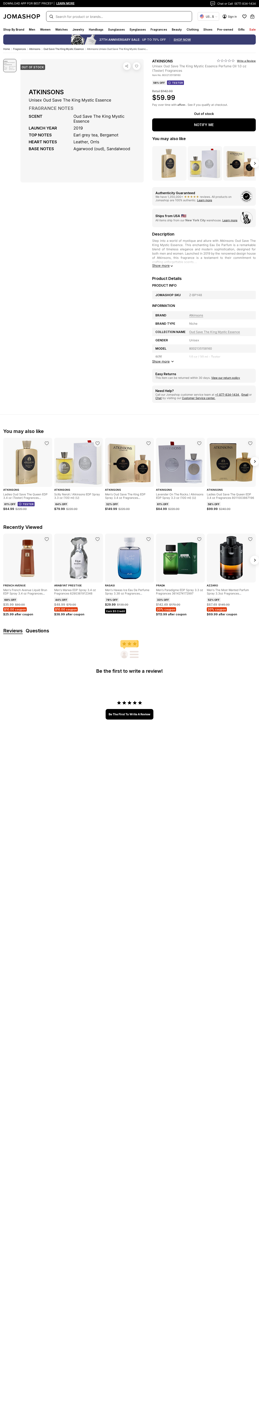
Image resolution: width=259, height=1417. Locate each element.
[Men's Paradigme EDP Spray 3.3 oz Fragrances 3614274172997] (199, 539)
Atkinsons (34, 48)
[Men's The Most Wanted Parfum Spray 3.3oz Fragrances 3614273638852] (250, 539)
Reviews (13, 631)
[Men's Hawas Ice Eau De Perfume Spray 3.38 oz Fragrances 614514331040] (148, 539)
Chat (158, 398)
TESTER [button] (177, 82)
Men (32, 29)
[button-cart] (252, 16)
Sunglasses (116, 29)
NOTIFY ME (204, 125)
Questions (37, 631)
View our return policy (225, 377)
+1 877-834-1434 (227, 394)
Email (244, 394)
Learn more (204, 200)
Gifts (241, 29)
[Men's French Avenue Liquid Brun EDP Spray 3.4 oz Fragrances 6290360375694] (47, 539)
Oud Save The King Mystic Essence (64, 48)
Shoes (207, 29)
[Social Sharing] (127, 66)
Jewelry (78, 29)
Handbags (96, 29)
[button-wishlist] (244, 16)
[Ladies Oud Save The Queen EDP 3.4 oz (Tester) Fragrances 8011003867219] (47, 443)
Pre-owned (225, 29)
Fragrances (159, 29)
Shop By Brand (13, 29)
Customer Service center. (198, 398)
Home (6, 48)
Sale (252, 29)
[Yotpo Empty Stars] (226, 61)
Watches (61, 29)
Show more (161, 265)
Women (45, 29)
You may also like (169, 138)
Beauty (177, 29)
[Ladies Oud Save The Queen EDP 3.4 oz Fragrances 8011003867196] (250, 443)
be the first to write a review (129, 714)
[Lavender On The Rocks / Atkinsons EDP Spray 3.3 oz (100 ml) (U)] (199, 443)
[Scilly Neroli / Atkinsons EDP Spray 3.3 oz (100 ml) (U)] (97, 443)
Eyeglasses (138, 29)
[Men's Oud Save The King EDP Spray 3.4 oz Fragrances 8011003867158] (148, 443)
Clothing (193, 29)
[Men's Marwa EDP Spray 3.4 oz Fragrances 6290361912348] (97, 539)
